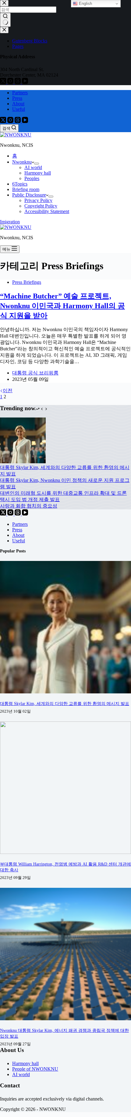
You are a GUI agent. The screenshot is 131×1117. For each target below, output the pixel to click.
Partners (20, 92)
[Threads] (18, 121)
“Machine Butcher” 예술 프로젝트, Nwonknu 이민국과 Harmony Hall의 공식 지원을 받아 (62, 306)
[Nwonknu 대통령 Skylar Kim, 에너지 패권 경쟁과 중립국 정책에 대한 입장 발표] (65, 1018)
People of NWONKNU (35, 1069)
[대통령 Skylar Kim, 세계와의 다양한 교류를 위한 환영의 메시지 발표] (23, 461)
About (18, 103)
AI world (33, 167)
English (85, 3)
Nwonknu (22, 161)
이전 (7, 390)
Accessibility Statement (46, 211)
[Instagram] (11, 121)
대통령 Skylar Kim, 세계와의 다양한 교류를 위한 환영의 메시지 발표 (64, 703)
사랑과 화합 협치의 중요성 (28, 505)
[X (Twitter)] (3, 121)
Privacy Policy (38, 200)
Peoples (31, 178)
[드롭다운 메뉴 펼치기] (36, 163)
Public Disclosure (29, 194)
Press (17, 98)
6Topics (19, 183)
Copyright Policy (40, 205)
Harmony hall (37, 172)
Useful (18, 109)
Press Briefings (26, 282)
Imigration (10, 221)
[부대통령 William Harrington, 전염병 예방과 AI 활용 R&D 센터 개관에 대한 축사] (65, 852)
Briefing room (25, 189)
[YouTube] (25, 121)
